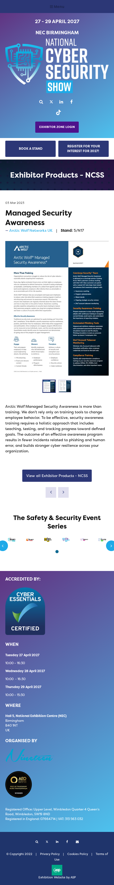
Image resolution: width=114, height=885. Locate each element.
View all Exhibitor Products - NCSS (57, 475)
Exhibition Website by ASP (57, 877)
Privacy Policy (50, 854)
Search (41, 101)
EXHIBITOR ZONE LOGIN (57, 127)
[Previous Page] (51, 492)
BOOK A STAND (30, 148)
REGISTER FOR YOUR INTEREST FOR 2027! (83, 148)
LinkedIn (61, 101)
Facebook (71, 101)
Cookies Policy (77, 854)
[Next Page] (63, 492)
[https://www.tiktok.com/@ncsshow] (57, 115)
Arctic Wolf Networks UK (30, 230)
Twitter (51, 101)
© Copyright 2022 (19, 854)
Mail (77, 842)
